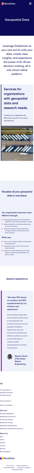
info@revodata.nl (5, 401)
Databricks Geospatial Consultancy (11, 428)
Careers (2, 442)
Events (2, 439)
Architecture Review (6, 419)
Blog (1, 436)
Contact (2, 445)
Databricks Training (6, 422)
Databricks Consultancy (8, 416)
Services (2, 448)
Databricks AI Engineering (8, 425)
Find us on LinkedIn (6, 405)
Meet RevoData (5, 451)
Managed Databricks (7, 413)
